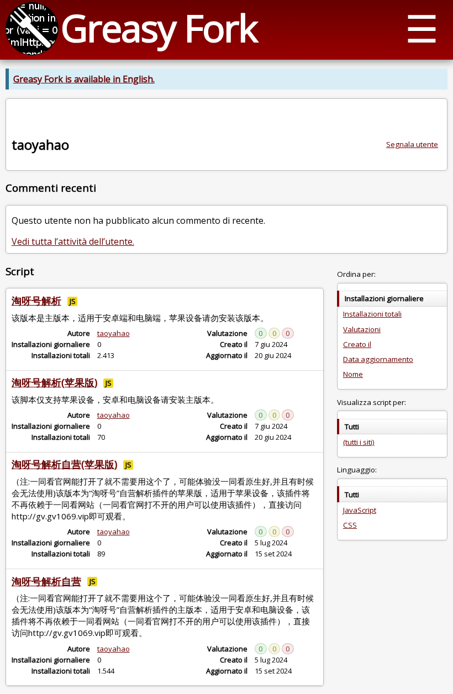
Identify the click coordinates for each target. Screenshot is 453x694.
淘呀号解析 (36, 300)
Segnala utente (412, 144)
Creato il (357, 344)
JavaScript (359, 510)
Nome (353, 374)
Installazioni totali (372, 314)
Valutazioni (362, 329)
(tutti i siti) (359, 442)
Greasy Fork (159, 27)
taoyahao (113, 333)
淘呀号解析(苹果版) (54, 382)
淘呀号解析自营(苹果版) (64, 464)
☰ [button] (422, 28)
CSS (350, 525)
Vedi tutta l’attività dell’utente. (73, 241)
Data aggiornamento (378, 359)
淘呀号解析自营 (46, 581)
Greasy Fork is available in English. (84, 79)
